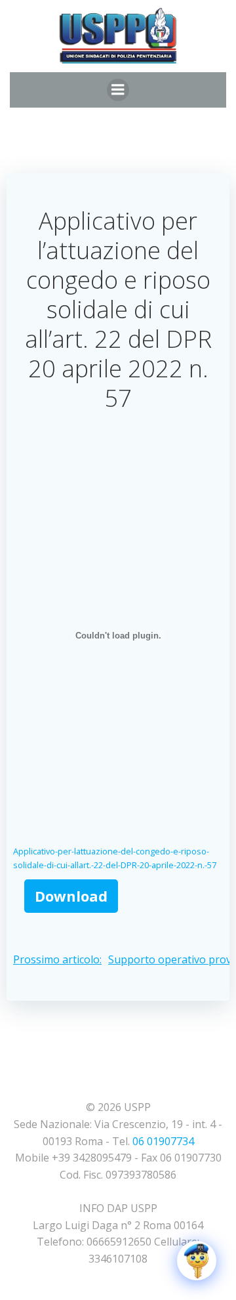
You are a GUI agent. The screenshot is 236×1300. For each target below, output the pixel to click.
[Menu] (118, 90)
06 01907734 (163, 1141)
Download (71, 896)
